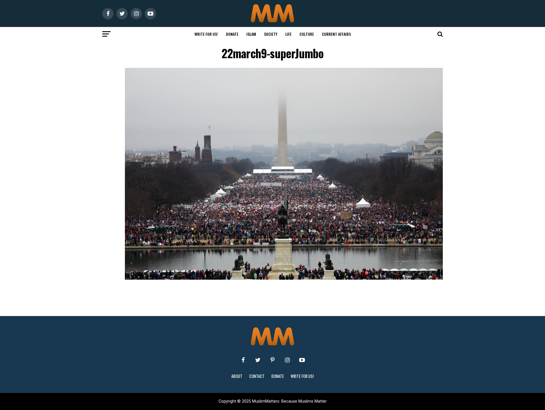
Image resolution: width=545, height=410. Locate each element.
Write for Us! (206, 34)
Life (288, 34)
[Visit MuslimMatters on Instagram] (287, 360)
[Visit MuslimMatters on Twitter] (257, 360)
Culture (306, 34)
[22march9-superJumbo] (284, 278)
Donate (232, 34)
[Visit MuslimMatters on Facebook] (243, 360)
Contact (257, 376)
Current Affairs (336, 34)
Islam (251, 34)
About (236, 376)
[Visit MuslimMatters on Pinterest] (272, 360)
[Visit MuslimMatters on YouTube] (302, 360)
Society (270, 34)
